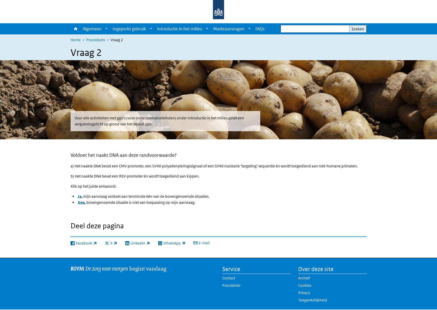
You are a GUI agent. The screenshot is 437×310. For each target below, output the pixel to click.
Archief (304, 278)
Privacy (304, 292)
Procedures (95, 39)
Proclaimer (231, 285)
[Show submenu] (106, 28)
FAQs (260, 29)
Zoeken (358, 29)
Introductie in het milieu (179, 29)
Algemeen (92, 29)
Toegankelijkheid (312, 300)
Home (75, 28)
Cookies (304, 285)
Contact (228, 278)
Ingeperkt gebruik (129, 29)
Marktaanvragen (229, 29)
